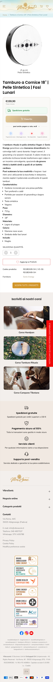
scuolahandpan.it (13, 640)
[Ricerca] (35, 6)
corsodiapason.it (11, 642)
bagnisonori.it (25, 640)
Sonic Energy (28, 276)
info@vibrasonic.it (16, 528)
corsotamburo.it (8, 645)
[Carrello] (41, 6)
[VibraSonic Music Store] (25, 6)
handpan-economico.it (39, 642)
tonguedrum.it (19, 649)
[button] (4, 6)
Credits (28, 666)
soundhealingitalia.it (38, 640)
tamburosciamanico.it (32, 649)
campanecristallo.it (37, 645)
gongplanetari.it (16, 647)
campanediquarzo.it (30, 647)
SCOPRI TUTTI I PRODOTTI (26, 285)
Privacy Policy (8, 540)
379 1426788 (18, 534)
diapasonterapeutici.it (22, 645)
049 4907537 (16, 531)
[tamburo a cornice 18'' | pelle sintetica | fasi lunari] (24, 47)
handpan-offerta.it (24, 642)
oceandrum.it (42, 647)
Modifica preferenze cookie (14, 546)
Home (5, 15)
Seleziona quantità (13, 247)
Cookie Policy (8, 543)
